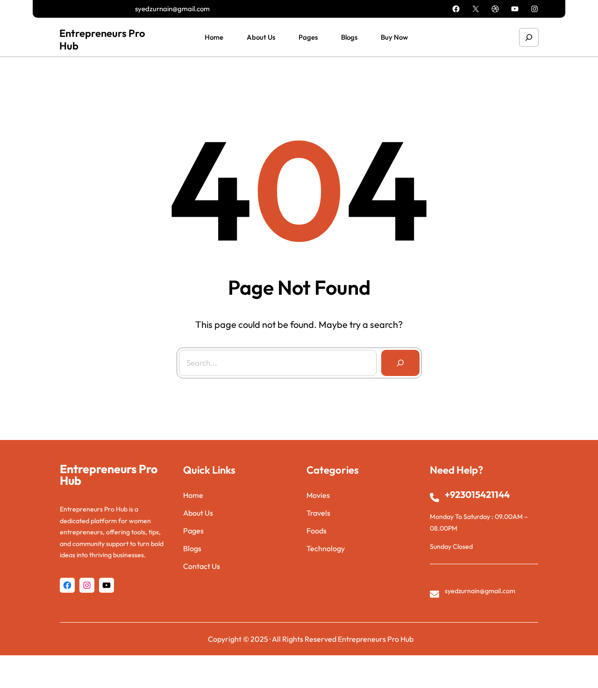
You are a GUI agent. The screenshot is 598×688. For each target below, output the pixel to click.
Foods (316, 530)
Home (193, 495)
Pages (193, 530)
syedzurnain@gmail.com (172, 8)
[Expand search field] (529, 37)
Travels (318, 513)
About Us (198, 513)
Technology (325, 548)
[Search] (400, 363)
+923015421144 (477, 494)
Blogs (192, 548)
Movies (318, 495)
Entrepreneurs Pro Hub (102, 39)
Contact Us (201, 566)
